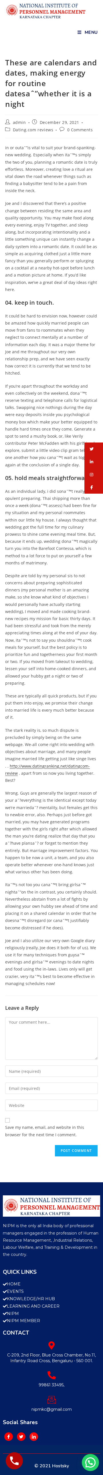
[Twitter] (21, 1436)
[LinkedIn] (33, 1436)
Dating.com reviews (33, 129)
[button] (93, 448)
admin (19, 122)
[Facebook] (8, 1436)
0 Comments (80, 129)
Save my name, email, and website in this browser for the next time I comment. (44, 1131)
